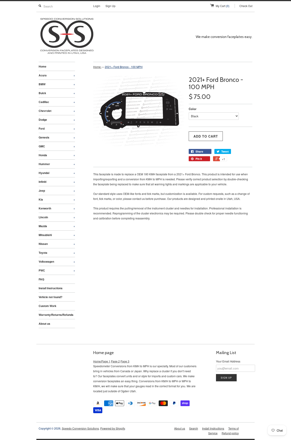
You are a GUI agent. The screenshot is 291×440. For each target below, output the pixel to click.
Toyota (57, 253)
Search (193, 428)
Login (96, 6)
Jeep (57, 191)
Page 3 (124, 361)
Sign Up (110, 6)
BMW (57, 84)
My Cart (222, 6)
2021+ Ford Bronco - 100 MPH (124, 67)
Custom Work (47, 306)
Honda (57, 155)
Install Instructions (51, 288)
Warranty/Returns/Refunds (56, 315)
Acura (57, 75)
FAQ (41, 279)
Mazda (57, 226)
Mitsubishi (57, 235)
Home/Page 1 (101, 361)
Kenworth (57, 208)
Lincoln (57, 217)
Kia (57, 199)
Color (192, 109)
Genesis (57, 137)
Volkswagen (57, 261)
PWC (57, 270)
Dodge (57, 120)
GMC (57, 146)
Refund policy (230, 433)
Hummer (57, 164)
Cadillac (57, 102)
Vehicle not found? (50, 297)
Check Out (245, 6)
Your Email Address (228, 361)
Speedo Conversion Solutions (80, 428)
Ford (57, 128)
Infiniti (57, 182)
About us (44, 324)
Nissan (57, 244)
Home (42, 66)
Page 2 (115, 361)
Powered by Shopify (112, 428)
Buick (57, 93)
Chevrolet (57, 111)
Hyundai (57, 173)
